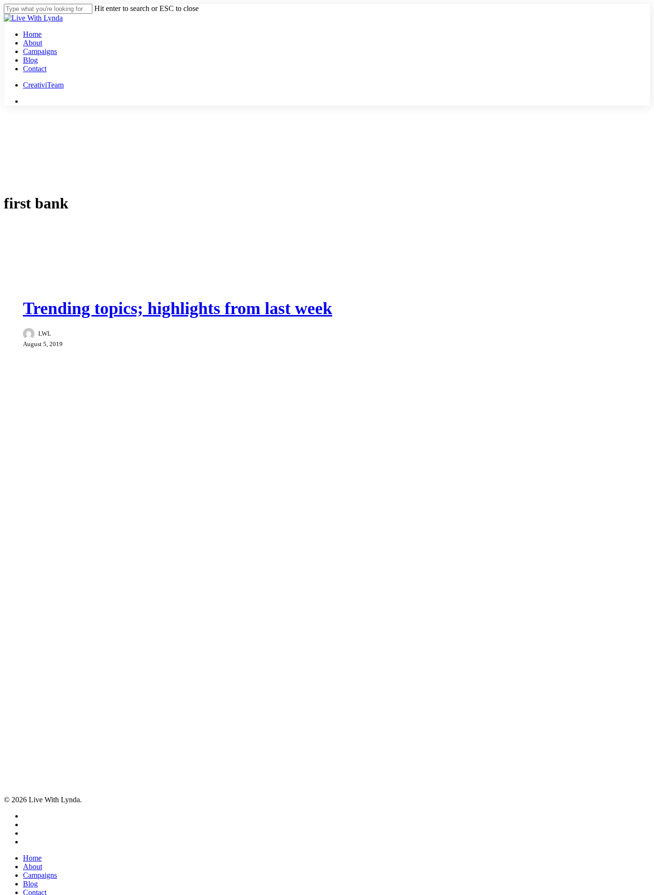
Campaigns (40, 875)
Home (32, 858)
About (32, 866)
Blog (30, 884)
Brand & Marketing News (70, 284)
